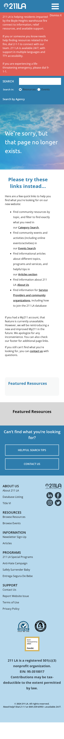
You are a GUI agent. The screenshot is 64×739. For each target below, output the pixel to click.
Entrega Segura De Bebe (18, 576)
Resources (29, 89)
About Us (23, 285)
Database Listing (13, 497)
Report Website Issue (16, 596)
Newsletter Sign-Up (14, 537)
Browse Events (12, 523)
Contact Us (9, 589)
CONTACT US (32, 464)
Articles (7, 543)
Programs (12, 552)
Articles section (27, 274)
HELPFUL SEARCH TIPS (32, 450)
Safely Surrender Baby (16, 569)
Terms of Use (11, 602)
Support (10, 585)
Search (8, 81)
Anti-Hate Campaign (15, 563)
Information (14, 532)
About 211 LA (11, 490)
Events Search (27, 248)
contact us (36, 351)
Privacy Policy (11, 609)
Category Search (28, 227)
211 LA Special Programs (18, 557)
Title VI (7, 503)
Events (45, 89)
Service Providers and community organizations (30, 295)
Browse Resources (14, 517)
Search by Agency (14, 99)
